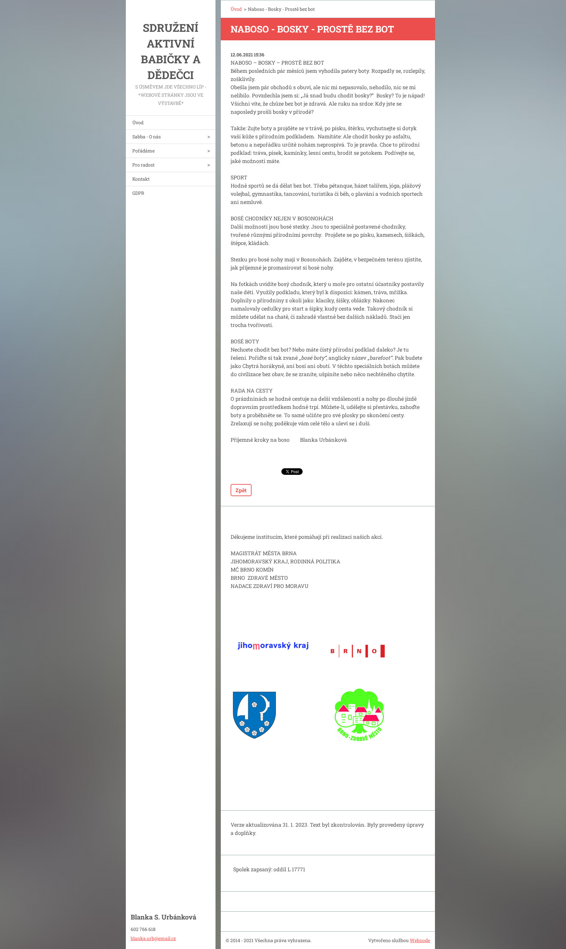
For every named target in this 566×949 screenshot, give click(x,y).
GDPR (138, 193)
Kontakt (141, 179)
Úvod (137, 122)
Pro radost (143, 165)
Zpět (241, 490)
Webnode (420, 940)
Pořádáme (143, 151)
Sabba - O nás (146, 136)
